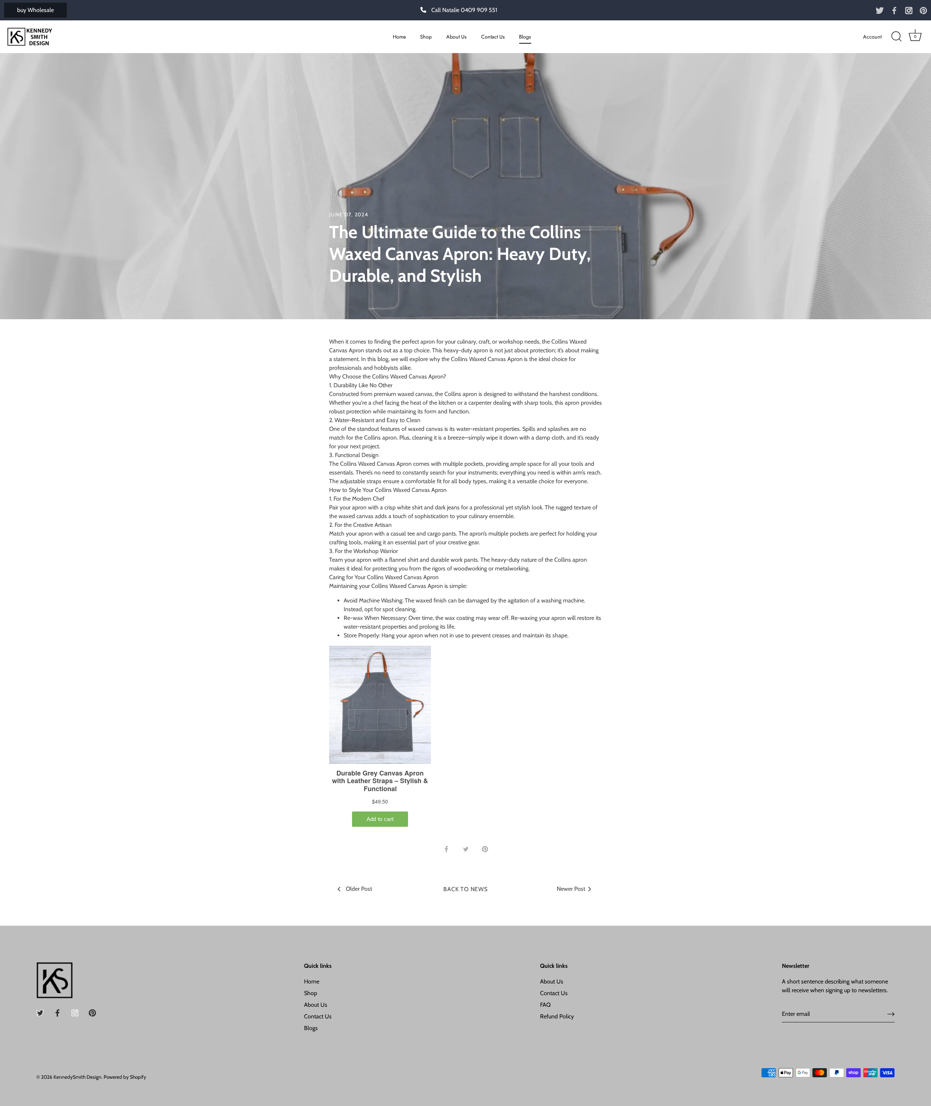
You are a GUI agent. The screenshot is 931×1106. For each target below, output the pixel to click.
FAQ (545, 1004)
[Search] (896, 37)
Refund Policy (557, 1016)
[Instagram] (908, 10)
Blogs (525, 36)
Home (399, 36)
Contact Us (493, 36)
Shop (426, 36)
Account (872, 36)
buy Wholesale (35, 10)
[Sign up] (891, 1014)
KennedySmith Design (77, 1077)
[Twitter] (879, 10)
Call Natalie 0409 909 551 (464, 10)
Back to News (465, 889)
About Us (456, 36)
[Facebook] (894, 10)
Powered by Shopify (125, 1077)
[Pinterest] (923, 10)
